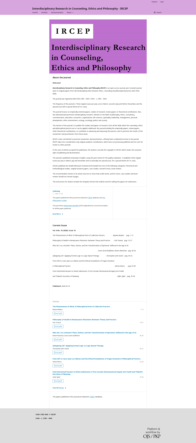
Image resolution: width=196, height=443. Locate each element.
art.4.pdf (59, 353)
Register (154, 2)
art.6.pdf (59, 381)
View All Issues (58, 388)
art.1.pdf (59, 313)
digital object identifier (71, 206)
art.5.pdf (59, 366)
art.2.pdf (59, 326)
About (69, 12)
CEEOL (90, 198)
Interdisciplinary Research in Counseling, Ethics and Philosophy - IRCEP (80, 8)
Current (35, 12)
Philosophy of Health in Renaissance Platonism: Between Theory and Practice (84, 320)
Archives (44, 12)
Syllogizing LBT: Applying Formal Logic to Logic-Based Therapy (78, 346)
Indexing (56, 191)
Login (162, 2)
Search (159, 12)
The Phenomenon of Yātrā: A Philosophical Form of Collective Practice (81, 306)
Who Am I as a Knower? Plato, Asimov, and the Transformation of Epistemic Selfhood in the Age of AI (94, 333)
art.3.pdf (59, 339)
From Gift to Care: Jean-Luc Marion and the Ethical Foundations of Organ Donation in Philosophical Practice (96, 359)
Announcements (57, 12)
